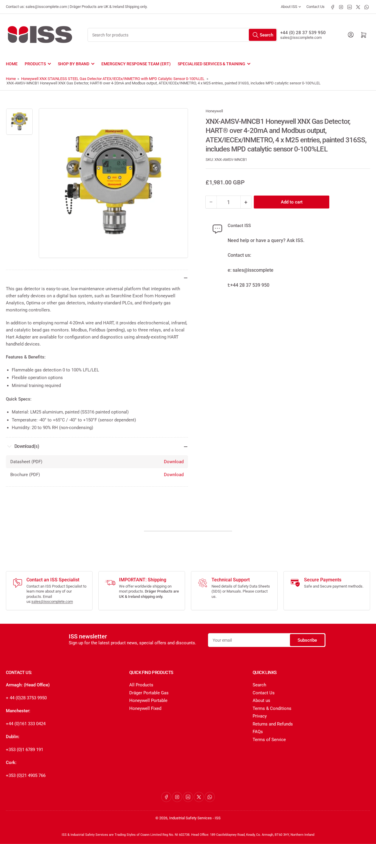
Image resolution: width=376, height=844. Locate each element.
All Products (141, 685)
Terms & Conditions (272, 708)
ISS (218, 818)
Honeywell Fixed (145, 708)
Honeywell (214, 111)
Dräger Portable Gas (149, 692)
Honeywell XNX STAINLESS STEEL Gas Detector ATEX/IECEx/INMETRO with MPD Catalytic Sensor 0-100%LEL (112, 78)
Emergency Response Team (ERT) (136, 63)
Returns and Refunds (273, 724)
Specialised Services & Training (211, 63)
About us (261, 700)
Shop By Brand (73, 63)
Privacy (260, 716)
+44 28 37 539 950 (249, 285)
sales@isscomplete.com (301, 37)
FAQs (258, 731)
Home (12, 63)
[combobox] (182, 35)
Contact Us (315, 6)
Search (259, 685)
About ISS (289, 6)
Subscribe (307, 640)
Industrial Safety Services (190, 818)
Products (35, 63)
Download (174, 461)
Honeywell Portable (148, 700)
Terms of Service (269, 739)
